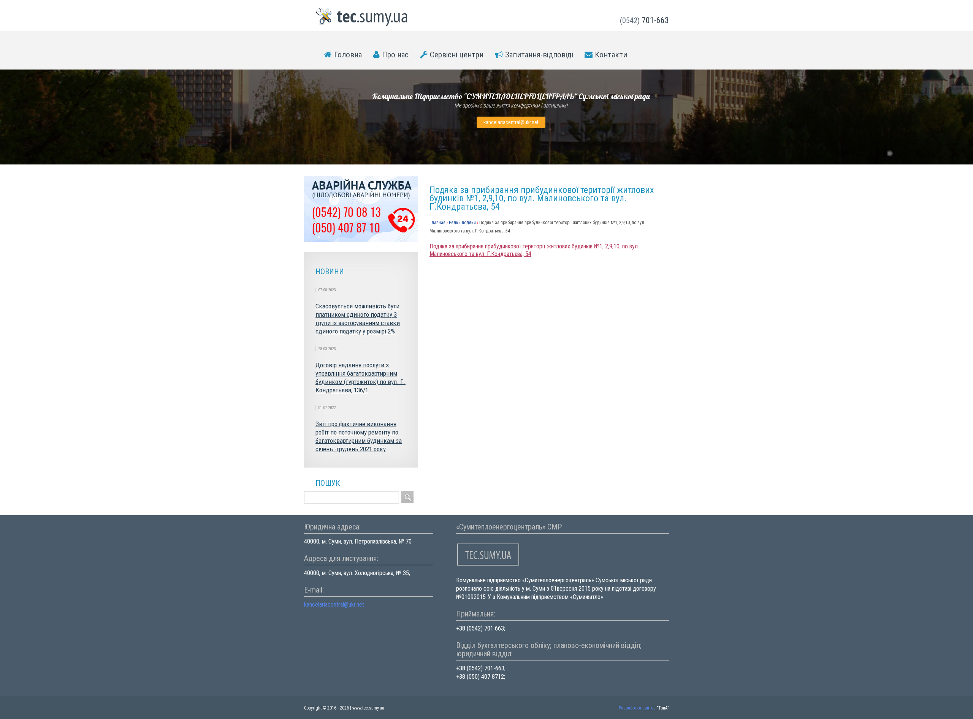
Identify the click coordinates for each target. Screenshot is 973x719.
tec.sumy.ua (361, 17)
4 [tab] (919, 153)
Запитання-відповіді (539, 54)
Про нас (395, 54)
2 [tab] (900, 153)
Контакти (611, 54)
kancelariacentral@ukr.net (511, 122)
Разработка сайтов (638, 708)
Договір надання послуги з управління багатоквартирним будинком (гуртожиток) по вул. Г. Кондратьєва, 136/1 (360, 377)
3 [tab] (909, 153)
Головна (348, 54)
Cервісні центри (456, 54)
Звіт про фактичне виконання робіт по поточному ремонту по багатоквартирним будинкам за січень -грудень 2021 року (358, 436)
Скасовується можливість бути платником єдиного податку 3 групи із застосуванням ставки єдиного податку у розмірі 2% (357, 318)
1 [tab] (890, 153)
